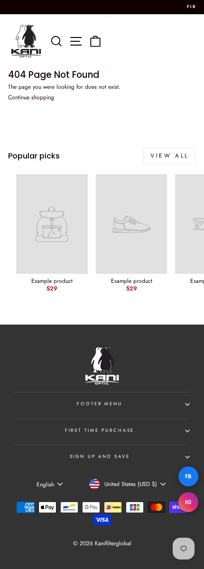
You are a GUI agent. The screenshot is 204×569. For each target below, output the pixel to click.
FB (188, 476)
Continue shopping (31, 97)
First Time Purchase (100, 430)
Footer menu (99, 404)
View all (169, 155)
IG (188, 502)
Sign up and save (100, 456)
